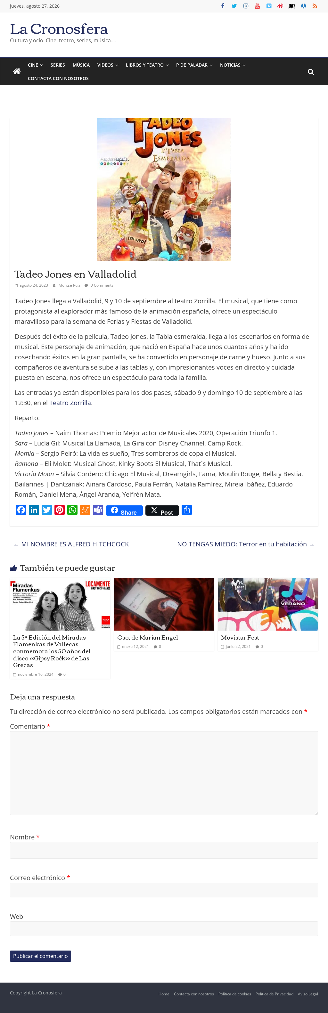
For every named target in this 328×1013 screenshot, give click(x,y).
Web (16, 916)
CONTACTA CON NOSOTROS (58, 78)
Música (81, 65)
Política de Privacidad (274, 994)
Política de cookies (234, 994)
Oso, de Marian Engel (147, 637)
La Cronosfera (59, 27)
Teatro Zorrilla (70, 402)
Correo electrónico (40, 877)
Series (58, 65)
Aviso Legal (308, 994)
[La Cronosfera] (17, 71)
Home (164, 994)
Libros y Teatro (145, 65)
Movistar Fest (240, 637)
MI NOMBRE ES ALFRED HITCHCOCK (71, 544)
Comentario (30, 726)
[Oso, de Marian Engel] (164, 582)
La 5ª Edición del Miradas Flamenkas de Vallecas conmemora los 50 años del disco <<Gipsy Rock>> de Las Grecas (52, 651)
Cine (33, 65)
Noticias (230, 65)
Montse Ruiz (70, 285)
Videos (105, 65)
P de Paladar (192, 65)
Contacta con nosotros (194, 994)
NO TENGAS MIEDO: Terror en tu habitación (246, 544)
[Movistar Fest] (268, 582)
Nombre (25, 837)
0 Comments (101, 285)
